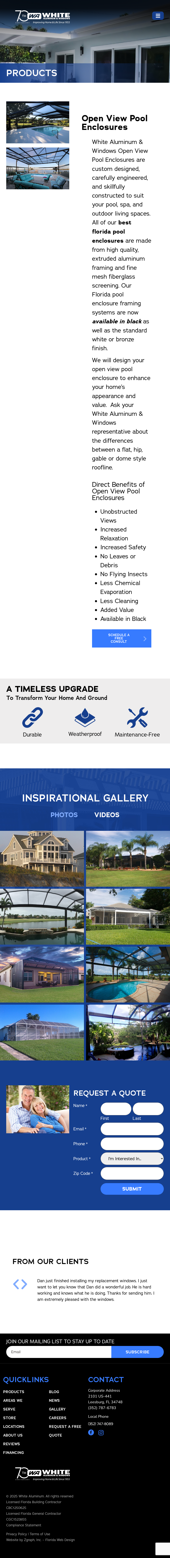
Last (137, 1118)
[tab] (64, 814)
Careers (57, 1417)
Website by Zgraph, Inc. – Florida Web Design (40, 1540)
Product (82, 1158)
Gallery (57, 1409)
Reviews (11, 1444)
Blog (54, 1391)
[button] (16, 1284)
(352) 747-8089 (100, 1423)
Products (13, 1391)
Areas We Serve (12, 1405)
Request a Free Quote (65, 1431)
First (105, 1118)
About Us (13, 1435)
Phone (80, 1143)
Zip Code (83, 1173)
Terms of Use (40, 1534)
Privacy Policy (16, 1534)
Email (79, 1128)
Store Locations (13, 1422)
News (54, 1400)
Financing (13, 1452)
